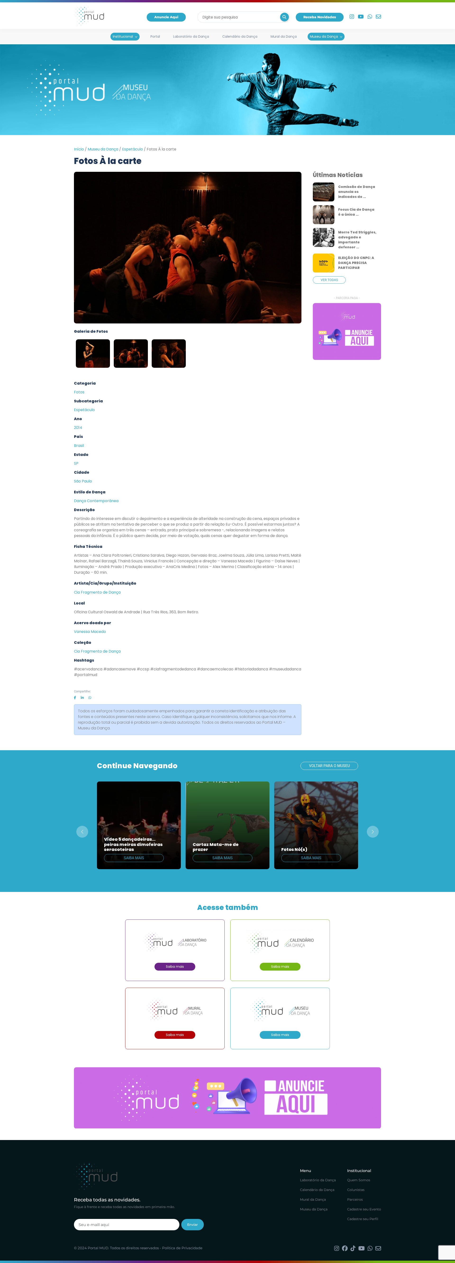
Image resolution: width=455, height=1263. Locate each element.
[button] (373, 832)
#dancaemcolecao (215, 669)
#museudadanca (285, 669)
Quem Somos (358, 1180)
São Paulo (83, 481)
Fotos (79, 392)
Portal (155, 36)
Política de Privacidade (182, 1248)
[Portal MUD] (89, 17)
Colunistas (355, 1190)
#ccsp (143, 669)
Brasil (79, 445)
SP (76, 463)
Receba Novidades (319, 17)
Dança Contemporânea (96, 501)
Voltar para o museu (329, 765)
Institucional (123, 36)
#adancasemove (119, 669)
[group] (347, 331)
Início (79, 149)
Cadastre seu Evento (364, 1209)
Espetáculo (132, 149)
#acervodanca (88, 669)
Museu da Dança (324, 36)
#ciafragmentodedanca (173, 669)
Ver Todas (329, 280)
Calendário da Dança (239, 36)
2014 (78, 427)
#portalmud (85, 674)
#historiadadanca (251, 669)
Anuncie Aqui (166, 17)
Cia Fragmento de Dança (97, 592)
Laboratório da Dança (191, 36)
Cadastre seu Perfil (362, 1219)
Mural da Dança (284, 36)
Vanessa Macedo (90, 631)
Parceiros (355, 1199)
